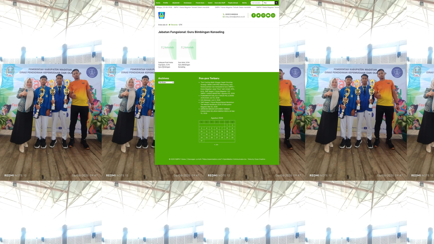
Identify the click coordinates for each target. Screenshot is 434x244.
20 (217, 134)
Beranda (174, 25)
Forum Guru (200, 3)
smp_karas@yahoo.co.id (235, 17)
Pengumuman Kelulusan (165, 8)
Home (158, 3)
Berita (244, 3)
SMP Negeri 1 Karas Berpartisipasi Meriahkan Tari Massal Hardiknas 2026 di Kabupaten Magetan (217, 104)
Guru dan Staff (220, 3)
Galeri (210, 3)
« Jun (216, 144)
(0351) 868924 (231, 14)
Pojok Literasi (233, 3)
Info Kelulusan (206, 100)
